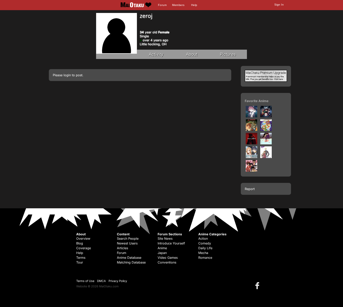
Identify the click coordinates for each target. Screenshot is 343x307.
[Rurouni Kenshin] (251, 170)
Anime (162, 248)
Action (203, 238)
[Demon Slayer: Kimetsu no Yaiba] (266, 116)
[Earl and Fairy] (266, 157)
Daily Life (205, 248)
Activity (156, 54)
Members (178, 5)
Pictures (228, 54)
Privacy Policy (118, 281)
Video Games (168, 258)
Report (250, 189)
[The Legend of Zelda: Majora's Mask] (266, 130)
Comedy (204, 243)
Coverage (83, 248)
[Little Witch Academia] (251, 116)
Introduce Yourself (171, 243)
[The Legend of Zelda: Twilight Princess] (251, 130)
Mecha (203, 253)
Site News (165, 238)
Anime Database (129, 258)
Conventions (167, 262)
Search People (128, 238)
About (192, 54)
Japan (162, 253)
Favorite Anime (257, 101)
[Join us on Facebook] (258, 285)
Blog (79, 243)
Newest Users (127, 243)
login (67, 75)
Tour (79, 262)
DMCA (101, 281)
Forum (162, 5)
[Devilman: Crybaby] (251, 143)
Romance (205, 258)
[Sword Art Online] (251, 157)
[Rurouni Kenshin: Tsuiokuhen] (266, 143)
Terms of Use (85, 281)
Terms (80, 258)
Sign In (279, 4)
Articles (122, 248)
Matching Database (131, 262)
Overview (83, 238)
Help (194, 5)
